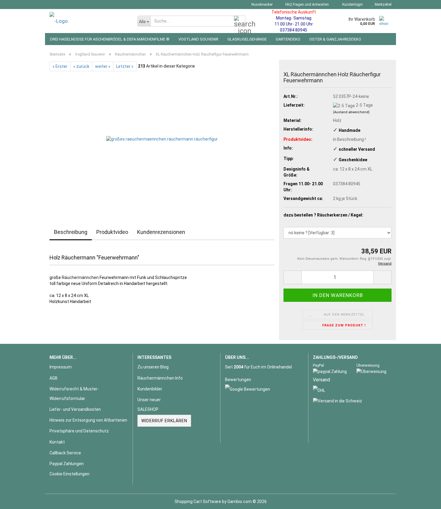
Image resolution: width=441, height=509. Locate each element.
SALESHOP (147, 409)
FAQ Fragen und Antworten (306, 4)
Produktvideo (112, 232)
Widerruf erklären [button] (164, 420)
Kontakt (57, 442)
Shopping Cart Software (198, 501)
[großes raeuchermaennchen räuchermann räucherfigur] (162, 138)
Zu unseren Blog (153, 367)
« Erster (60, 66)
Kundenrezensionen (161, 232)
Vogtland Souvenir (198, 39)
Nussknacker (261, 4)
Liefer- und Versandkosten (75, 409)
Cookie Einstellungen (69, 473)
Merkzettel (382, 4)
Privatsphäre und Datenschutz (79, 431)
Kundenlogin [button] (351, 4)
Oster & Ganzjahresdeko (335, 39)
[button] (293, 277)
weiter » (102, 66)
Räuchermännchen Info (160, 378)
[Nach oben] (425, 499)
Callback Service (65, 452)
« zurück (81, 66)
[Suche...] (239, 21)
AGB (54, 378)
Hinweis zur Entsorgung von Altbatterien (88, 420)
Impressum (61, 367)
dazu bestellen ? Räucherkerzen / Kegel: (323, 215)
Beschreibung (70, 232)
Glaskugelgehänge (247, 39)
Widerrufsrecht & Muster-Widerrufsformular (74, 393)
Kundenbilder (149, 388)
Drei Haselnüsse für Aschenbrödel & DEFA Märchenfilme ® (110, 39)
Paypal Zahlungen (67, 463)
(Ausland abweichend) (351, 112)
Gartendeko (288, 39)
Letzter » (125, 66)
